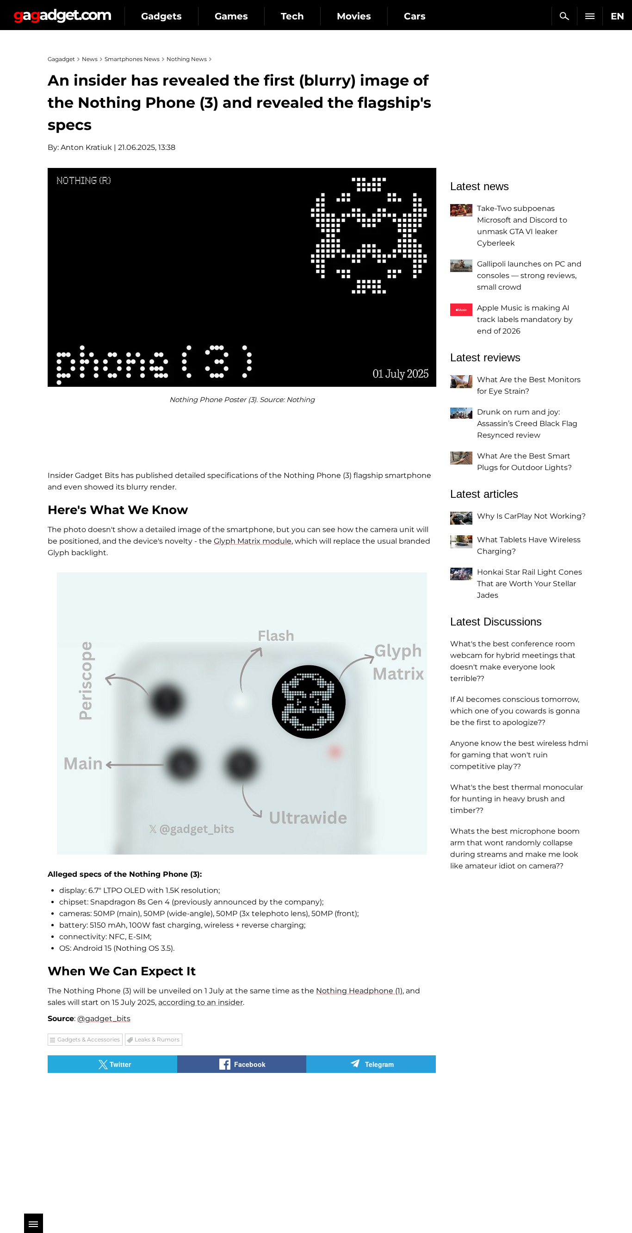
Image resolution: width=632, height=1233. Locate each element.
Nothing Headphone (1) (359, 990)
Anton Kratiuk (86, 147)
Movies (354, 16)
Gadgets (161, 16)
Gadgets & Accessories (88, 1039)
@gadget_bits (103, 1018)
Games (231, 16)
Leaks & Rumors (157, 1039)
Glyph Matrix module (252, 541)
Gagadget (62, 12)
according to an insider (200, 1002)
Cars (415, 16)
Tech (292, 16)
